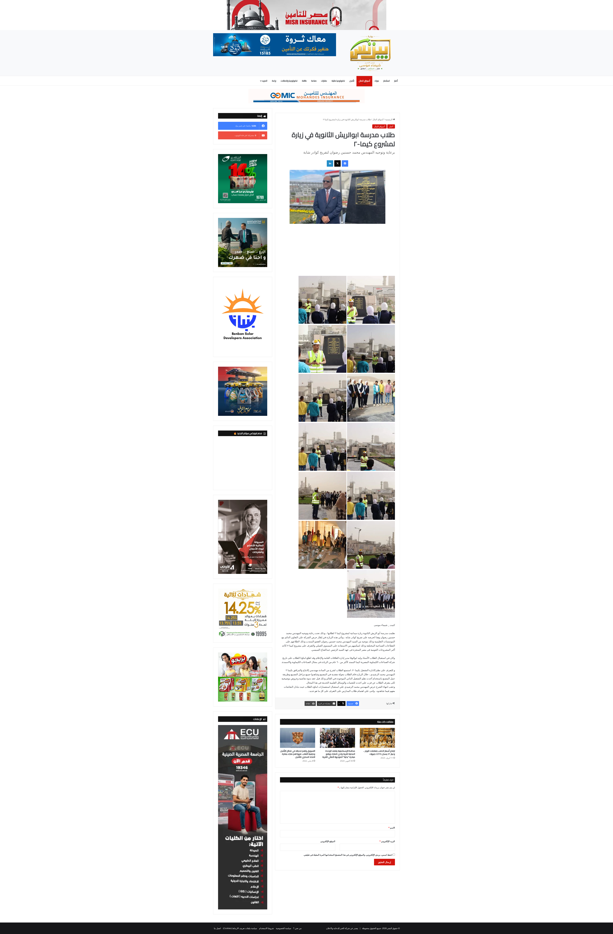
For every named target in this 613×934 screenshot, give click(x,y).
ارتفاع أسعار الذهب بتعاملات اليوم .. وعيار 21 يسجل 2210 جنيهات (379, 752)
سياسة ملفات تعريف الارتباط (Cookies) (240, 928)
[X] (337, 163)
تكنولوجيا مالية (338, 81)
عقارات (324, 81)
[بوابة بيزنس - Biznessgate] (370, 53)
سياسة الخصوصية (283, 928)
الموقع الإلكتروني (327, 841)
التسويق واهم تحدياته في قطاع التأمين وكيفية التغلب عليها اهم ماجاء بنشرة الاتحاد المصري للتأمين (297, 754)
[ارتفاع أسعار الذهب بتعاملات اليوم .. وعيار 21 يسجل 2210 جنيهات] (377, 738)
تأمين (351, 81)
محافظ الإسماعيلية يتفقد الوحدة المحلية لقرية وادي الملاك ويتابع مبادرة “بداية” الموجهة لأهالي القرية (338, 754)
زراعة (274, 81)
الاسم (391, 827)
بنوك (377, 81)
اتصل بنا (217, 928)
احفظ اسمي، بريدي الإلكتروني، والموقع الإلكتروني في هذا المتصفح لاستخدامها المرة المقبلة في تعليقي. (347, 854)
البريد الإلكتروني (387, 841)
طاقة (304, 81)
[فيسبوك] (345, 163)
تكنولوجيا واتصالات (289, 81)
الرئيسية (389, 119)
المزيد (264, 81)
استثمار (386, 81)
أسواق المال (364, 81)
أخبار (396, 81)
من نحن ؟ (297, 928)
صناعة (314, 81)
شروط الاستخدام (266, 928)
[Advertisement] (337, 252)
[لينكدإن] (330, 163)
